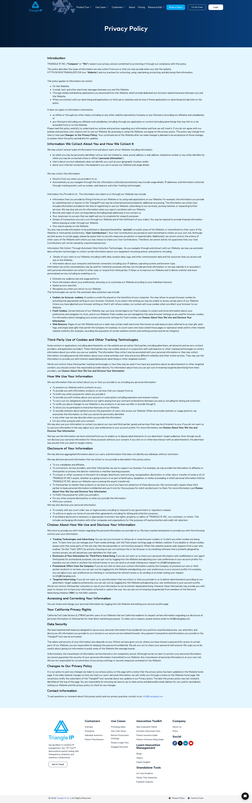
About (132, 7)
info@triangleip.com (153, 696)
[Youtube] (191, 743)
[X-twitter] (180, 743)
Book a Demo (175, 7)
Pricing (141, 7)
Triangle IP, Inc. (63, 798)
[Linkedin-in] (185, 743)
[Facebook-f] (174, 743)
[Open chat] (245, 796)
